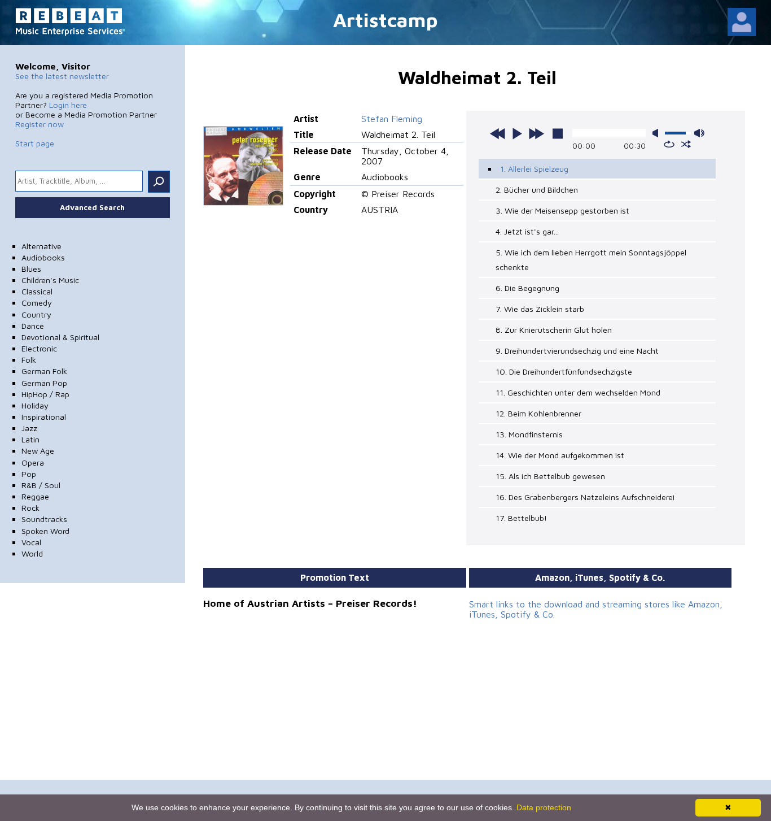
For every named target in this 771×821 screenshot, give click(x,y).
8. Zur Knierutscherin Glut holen (554, 330)
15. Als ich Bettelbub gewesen (550, 476)
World (32, 553)
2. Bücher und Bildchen (537, 189)
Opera (32, 462)
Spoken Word (45, 531)
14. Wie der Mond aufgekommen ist (560, 455)
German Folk (44, 371)
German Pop (44, 383)
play (517, 133)
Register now (39, 124)
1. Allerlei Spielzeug (534, 168)
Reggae (35, 496)
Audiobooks (43, 257)
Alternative (41, 246)
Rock (30, 507)
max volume (699, 133)
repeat (669, 144)
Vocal (31, 542)
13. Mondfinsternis (529, 434)
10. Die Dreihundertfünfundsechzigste (564, 371)
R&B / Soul (40, 485)
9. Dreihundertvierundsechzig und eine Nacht (577, 350)
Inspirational (43, 417)
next (536, 133)
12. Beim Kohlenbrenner (538, 413)
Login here (68, 105)
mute (657, 133)
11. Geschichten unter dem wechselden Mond (578, 392)
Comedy (36, 302)
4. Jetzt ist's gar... (527, 231)
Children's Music (50, 280)
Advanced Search (92, 207)
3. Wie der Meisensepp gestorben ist (562, 210)
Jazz (29, 428)
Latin (30, 439)
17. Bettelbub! (521, 518)
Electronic (39, 348)
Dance (32, 326)
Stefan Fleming (391, 119)
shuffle (686, 144)
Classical (36, 291)
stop (558, 133)
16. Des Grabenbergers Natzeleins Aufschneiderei (585, 497)
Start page (34, 143)
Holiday (35, 405)
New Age (37, 450)
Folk (28, 359)
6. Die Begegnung (527, 288)
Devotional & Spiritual (60, 337)
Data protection (543, 807)
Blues (31, 268)
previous (498, 133)
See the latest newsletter (62, 76)
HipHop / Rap (45, 394)
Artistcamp (385, 19)
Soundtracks (44, 519)
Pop (28, 474)
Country (36, 314)
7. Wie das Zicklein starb (540, 309)
